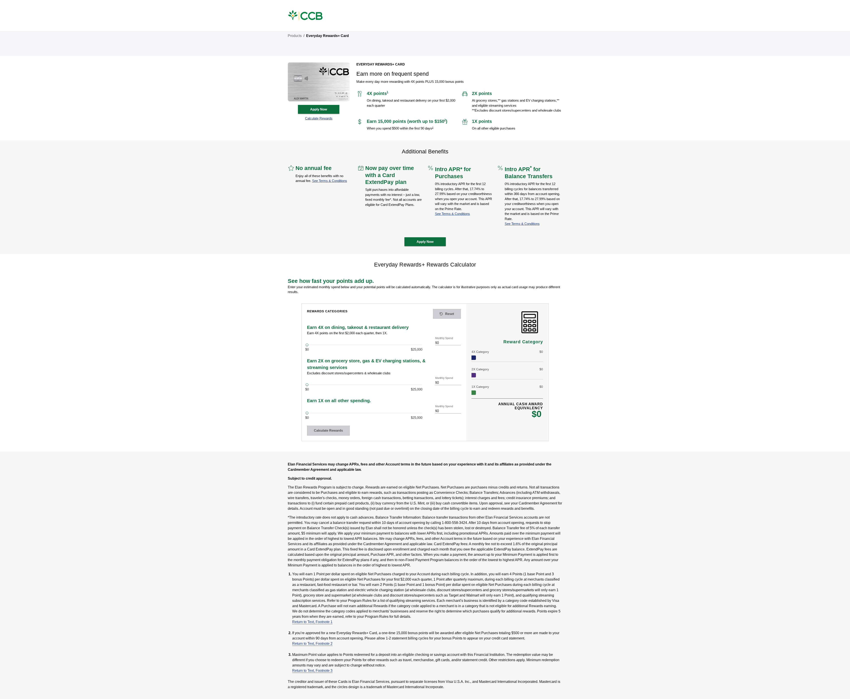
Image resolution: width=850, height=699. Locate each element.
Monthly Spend (444, 338)
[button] (318, 118)
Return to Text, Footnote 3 (312, 670)
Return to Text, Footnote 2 (312, 643)
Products (295, 36)
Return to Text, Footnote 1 (312, 622)
